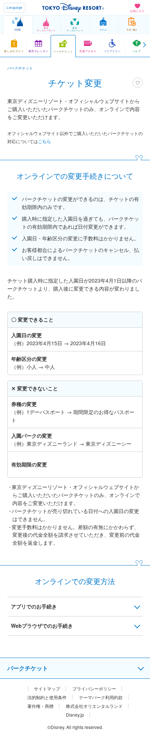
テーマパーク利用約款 (101, 697)
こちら (44, 141)
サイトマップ (47, 688)
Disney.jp (75, 714)
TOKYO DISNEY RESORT (73, 8)
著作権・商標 (40, 706)
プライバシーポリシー (94, 688)
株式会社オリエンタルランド (94, 706)
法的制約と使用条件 (47, 697)
